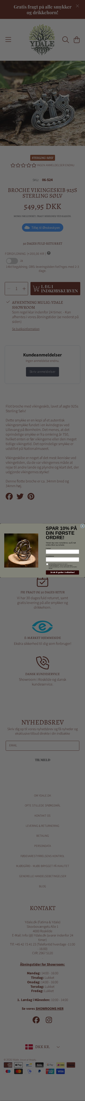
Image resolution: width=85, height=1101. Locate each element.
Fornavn (48, 548)
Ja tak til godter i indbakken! (62, 572)
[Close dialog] (82, 526)
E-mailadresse (50, 556)
